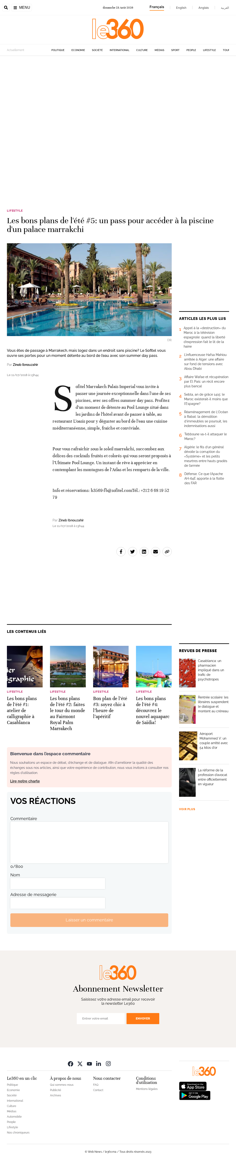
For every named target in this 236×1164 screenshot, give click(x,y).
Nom (15, 874)
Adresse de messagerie (33, 894)
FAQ (95, 1084)
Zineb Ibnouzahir (25, 365)
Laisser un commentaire (89, 919)
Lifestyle (209, 50)
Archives (55, 1095)
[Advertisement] (118, 115)
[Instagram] (108, 1064)
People (191, 50)
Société (97, 50)
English (181, 7)
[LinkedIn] (99, 1064)
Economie (78, 50)
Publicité (55, 1090)
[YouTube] (89, 1064)
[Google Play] (194, 1095)
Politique (58, 50)
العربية (225, 7)
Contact (98, 1090)
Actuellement (15, 50)
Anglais (203, 7)
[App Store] (193, 1086)
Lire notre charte (25, 781)
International (119, 50)
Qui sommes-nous (62, 1084)
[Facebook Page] (70, 1064)
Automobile (14, 1116)
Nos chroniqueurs (18, 1132)
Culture (142, 50)
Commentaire (23, 818)
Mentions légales (147, 1089)
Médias (159, 50)
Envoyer (143, 1018)
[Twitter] (80, 1064)
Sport (175, 50)
